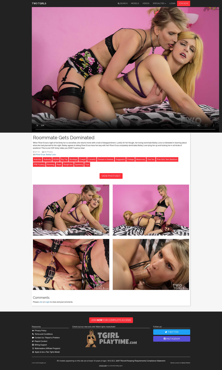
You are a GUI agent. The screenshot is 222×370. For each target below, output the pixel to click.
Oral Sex (151, 159)
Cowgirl (82, 159)
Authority (47, 159)
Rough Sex (68, 164)
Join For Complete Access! (111, 320)
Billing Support (40, 344)
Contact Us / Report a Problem (47, 337)
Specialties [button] (159, 3)
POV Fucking (39, 164)
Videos (145, 3)
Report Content (40, 341)
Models (135, 3)
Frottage (130, 159)
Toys (87, 164)
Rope (59, 164)
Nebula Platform (186, 363)
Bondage (73, 159)
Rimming (50, 164)
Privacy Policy (40, 330)
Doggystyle (120, 159)
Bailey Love (51, 154)
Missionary (140, 159)
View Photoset (111, 176)
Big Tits (64, 159)
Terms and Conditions (43, 334)
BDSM (56, 159)
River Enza (40, 154)
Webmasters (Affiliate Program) (47, 348)
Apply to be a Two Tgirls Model (47, 352)
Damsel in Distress (105, 159)
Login (172, 3)
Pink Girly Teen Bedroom (167, 159)
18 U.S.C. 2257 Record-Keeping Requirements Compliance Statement (136, 360)
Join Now (183, 3)
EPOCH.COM (102, 366)
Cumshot (92, 159)
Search (124, 3)
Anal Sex (37, 159)
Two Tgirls (39, 3)
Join (41, 302)
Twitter (172, 332)
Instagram (173, 338)
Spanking (79, 164)
